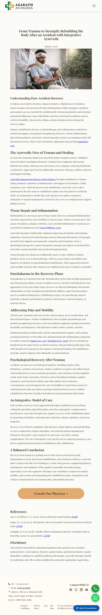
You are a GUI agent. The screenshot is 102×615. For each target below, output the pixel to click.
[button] (95, 6)
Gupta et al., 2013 (38, 340)
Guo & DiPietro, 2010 (50, 227)
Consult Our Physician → (51, 493)
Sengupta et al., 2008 (57, 340)
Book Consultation (88, 608)
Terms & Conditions (25, 607)
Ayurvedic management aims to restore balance (33, 179)
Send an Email (24, 588)
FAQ (45, 605)
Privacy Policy (37, 607)
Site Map (52, 607)
